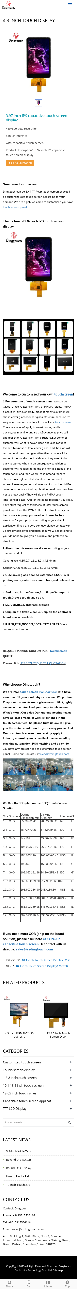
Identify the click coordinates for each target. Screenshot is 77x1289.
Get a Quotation (21, 163)
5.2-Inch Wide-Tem (18, 1151)
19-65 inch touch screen (20, 1093)
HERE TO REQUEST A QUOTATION (43, 663)
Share (9, 1286)
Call (28, 1286)
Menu (48, 1286)
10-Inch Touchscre (18, 1185)
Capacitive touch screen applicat (27, 1101)
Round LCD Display (18, 1168)
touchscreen (63, 394)
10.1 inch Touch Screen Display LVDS (46, 960)
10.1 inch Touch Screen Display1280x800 (42, 966)
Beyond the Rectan (18, 1159)
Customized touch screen (22, 1062)
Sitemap (58, 1270)
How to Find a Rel (17, 1176)
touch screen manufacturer (38, 691)
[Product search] (69, 1122)
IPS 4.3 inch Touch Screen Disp (58, 1034)
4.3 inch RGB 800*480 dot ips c (19, 1034)
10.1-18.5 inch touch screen (23, 1085)
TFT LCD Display (14, 1108)
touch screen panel (15, 207)
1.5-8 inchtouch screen (20, 1078)
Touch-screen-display (19, 1070)
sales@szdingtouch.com (54, 753)
